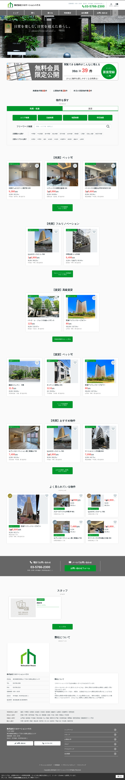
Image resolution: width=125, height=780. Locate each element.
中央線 (33, 718)
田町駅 (77, 134)
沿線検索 (49, 118)
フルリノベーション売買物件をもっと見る (62, 273)
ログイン (111, 6)
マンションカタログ (46, 765)
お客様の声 (67, 739)
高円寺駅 (62, 134)
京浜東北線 (63, 718)
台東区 (82, 139)
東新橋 (44, 715)
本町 (56, 715)
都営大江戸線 (54, 718)
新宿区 (70, 139)
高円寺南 (31, 715)
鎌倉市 (76, 139)
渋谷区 (56, 139)
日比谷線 (39, 718)
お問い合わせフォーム (80, 568)
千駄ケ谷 (58, 721)
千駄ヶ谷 (38, 715)
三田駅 (83, 134)
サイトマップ (82, 765)
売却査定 (67, 13)
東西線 (70, 718)
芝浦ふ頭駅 (90, 134)
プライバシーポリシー (69, 765)
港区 (44, 139)
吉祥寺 (52, 721)
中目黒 (67, 715)
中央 (52, 715)
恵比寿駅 (55, 134)
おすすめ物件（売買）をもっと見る (62, 470)
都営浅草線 (76, 718)
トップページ (68, 730)
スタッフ (67, 734)
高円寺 (41, 721)
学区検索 (100, 118)
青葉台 (61, 715)
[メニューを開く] (115, 13)
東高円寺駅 (98, 134)
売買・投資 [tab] (35, 109)
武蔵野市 (63, 139)
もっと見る (62, 626)
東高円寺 (70, 721)
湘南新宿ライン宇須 (87, 718)
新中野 (27, 721)
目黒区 (33, 139)
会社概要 (84, 13)
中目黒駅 (40, 134)
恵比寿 (36, 721)
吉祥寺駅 (70, 134)
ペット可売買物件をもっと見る (62, 207)
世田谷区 (71, 712)
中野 (26, 715)
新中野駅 (47, 134)
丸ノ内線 (46, 718)
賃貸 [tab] (90, 109)
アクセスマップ (69, 749)
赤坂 (48, 715)
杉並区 (50, 139)
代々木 (47, 721)
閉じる (120, 776)
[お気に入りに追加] (37, 166)
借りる (50, 13)
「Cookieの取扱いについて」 (20, 777)
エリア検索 (24, 118)
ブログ (66, 744)
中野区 (39, 139)
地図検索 (75, 118)
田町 (31, 721)
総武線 (28, 718)
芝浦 (22, 715)
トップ (15, 13)
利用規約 (57, 765)
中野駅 (33, 134)
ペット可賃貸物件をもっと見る (62, 404)
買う (33, 13)
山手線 (23, 718)
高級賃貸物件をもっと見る (62, 339)
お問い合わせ (102, 13)
